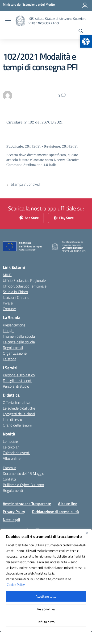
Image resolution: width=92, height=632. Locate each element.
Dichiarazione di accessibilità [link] (55, 511)
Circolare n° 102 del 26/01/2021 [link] (34, 122)
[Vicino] (87, 533)
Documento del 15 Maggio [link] (23, 473)
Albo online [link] (12, 458)
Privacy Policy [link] (14, 511)
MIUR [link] (7, 275)
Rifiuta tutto (46, 621)
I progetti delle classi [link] (19, 414)
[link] (86, 41)
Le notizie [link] (10, 441)
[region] (46, 580)
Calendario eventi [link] (16, 453)
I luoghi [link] (8, 330)
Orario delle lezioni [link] (17, 425)
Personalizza (46, 609)
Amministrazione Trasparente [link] (27, 503)
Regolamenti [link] (13, 347)
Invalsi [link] (8, 303)
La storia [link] (9, 359)
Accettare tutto (46, 596)
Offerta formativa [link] (16, 402)
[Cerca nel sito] (80, 32)
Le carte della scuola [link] (19, 342)
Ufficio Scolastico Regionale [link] (24, 280)
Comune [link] (9, 309)
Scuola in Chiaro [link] (15, 292)
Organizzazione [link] (15, 353)
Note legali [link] (11, 519)
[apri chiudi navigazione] (8, 21)
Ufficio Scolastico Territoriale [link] (24, 286)
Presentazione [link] (14, 325)
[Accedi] (85, 5)
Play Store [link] (66, 217)
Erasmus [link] (9, 468)
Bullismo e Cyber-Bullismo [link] (23, 485)
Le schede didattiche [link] (19, 408)
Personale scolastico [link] (19, 375)
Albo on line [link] (67, 503)
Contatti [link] (9, 479)
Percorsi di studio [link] (16, 386)
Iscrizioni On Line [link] (16, 297)
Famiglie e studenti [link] (17, 380)
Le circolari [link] (11, 447)
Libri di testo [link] (12, 419)
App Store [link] (31, 217)
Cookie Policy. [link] (16, 584)
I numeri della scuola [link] (19, 336)
